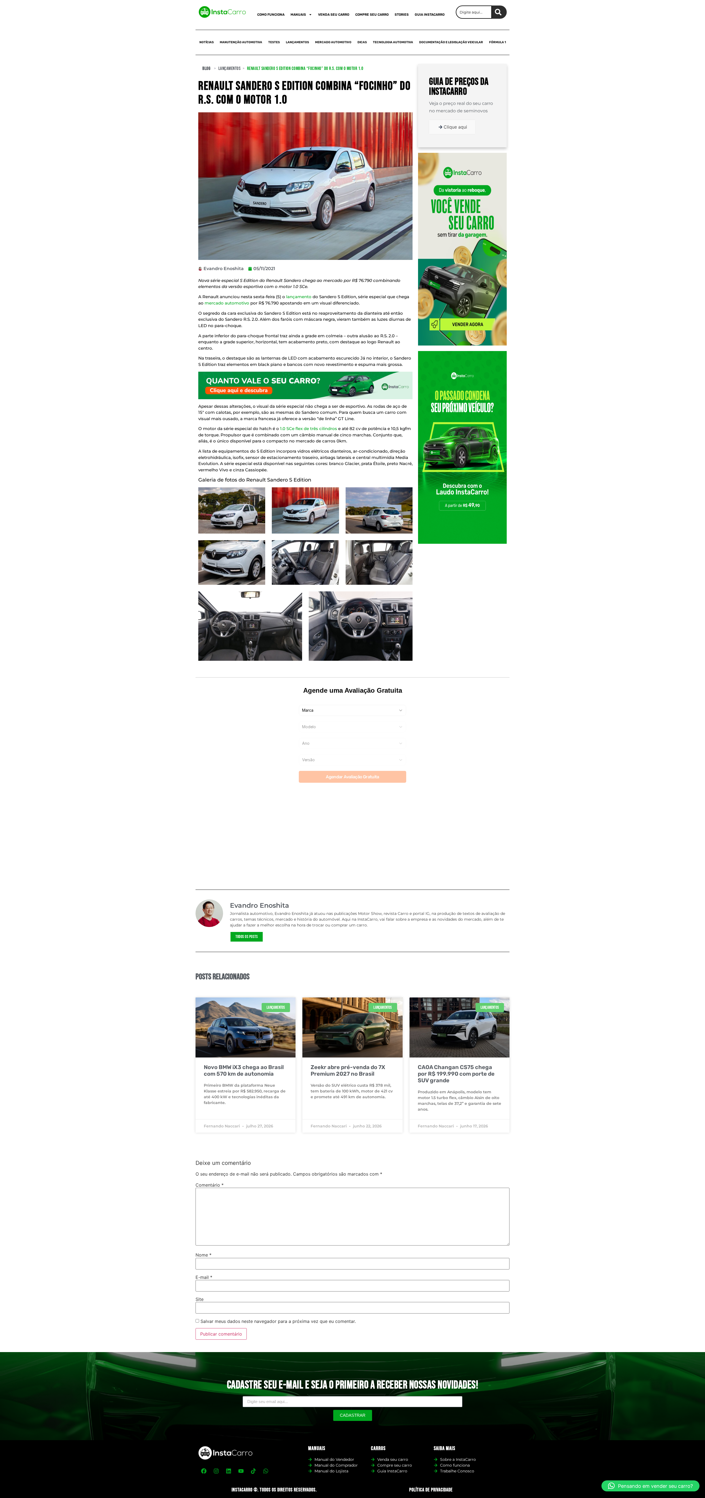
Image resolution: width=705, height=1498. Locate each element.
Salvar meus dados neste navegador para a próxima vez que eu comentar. (278, 1321)
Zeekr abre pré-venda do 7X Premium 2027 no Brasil (348, 1070)
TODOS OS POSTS (246, 936)
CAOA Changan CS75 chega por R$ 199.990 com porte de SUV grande (456, 1074)
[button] (650, 1485)
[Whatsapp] (265, 1471)
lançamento (298, 296)
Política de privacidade (431, 1490)
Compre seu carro (372, 15)
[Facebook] (203, 1471)
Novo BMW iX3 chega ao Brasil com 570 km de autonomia (244, 1070)
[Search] (499, 12)
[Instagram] (216, 1471)
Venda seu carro (333, 15)
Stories (402, 15)
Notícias (206, 42)
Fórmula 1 (497, 42)
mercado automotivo (227, 303)
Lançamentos (297, 42)
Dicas (362, 42)
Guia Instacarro (429, 15)
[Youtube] (240, 1471)
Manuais (298, 15)
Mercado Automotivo (333, 42)
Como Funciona (270, 15)
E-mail (204, 1277)
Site (200, 1299)
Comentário (210, 1185)
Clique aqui (455, 127)
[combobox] (474, 12)
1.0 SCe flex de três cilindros (308, 428)
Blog (206, 68)
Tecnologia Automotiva (393, 42)
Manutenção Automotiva (241, 42)
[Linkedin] (228, 1471)
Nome (204, 1255)
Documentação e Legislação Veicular (451, 42)
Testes (274, 42)
